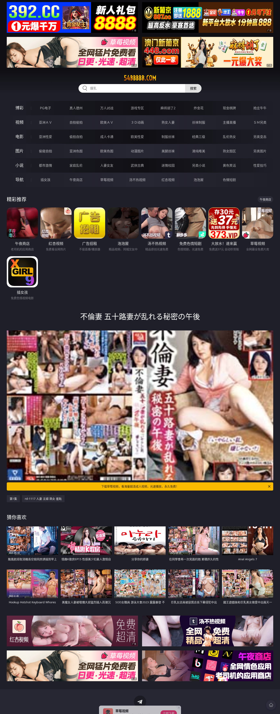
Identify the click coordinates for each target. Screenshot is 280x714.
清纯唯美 (198, 151)
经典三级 (198, 136)
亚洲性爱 (45, 136)
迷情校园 (168, 165)
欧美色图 (106, 151)
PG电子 (45, 108)
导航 (19, 179)
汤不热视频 (137, 180)
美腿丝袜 (168, 151)
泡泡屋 (199, 180)
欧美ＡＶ (106, 122)
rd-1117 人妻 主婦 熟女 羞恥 (43, 499)
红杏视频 (168, 180)
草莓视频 (106, 180)
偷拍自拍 (76, 136)
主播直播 (229, 122)
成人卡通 (106, 136)
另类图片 (259, 151)
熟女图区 (229, 151)
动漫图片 (137, 151)
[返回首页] (271, 705)
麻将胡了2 (167, 108)
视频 (19, 122)
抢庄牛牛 (259, 108)
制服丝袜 (168, 136)
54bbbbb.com (140, 78)
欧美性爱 (137, 136)
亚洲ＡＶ (45, 122)
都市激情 (45, 165)
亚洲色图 (76, 151)
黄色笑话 (229, 165)
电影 (19, 136)
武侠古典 (137, 165)
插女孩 (45, 180)
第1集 (13, 499)
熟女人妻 (168, 122)
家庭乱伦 (76, 165)
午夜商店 (76, 180)
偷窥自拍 (45, 151)
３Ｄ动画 (137, 122)
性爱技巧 (259, 165)
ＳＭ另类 (259, 122)
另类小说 (198, 165)
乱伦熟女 (229, 136)
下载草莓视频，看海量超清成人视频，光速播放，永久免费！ (140, 486)
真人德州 (76, 108)
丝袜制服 (198, 122)
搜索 (193, 88)
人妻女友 (106, 165)
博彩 (19, 108)
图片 (19, 151)
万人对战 (106, 108)
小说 (19, 165)
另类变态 (259, 136)
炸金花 (199, 108)
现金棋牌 (229, 108)
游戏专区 (137, 108)
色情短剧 (229, 180)
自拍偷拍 (76, 122)
